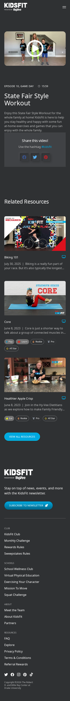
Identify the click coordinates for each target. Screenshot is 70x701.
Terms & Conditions (17, 658)
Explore (9, 645)
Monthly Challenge (17, 541)
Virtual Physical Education (21, 575)
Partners (10, 623)
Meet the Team (14, 610)
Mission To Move (15, 588)
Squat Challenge (15, 595)
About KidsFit (13, 617)
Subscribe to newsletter (26, 505)
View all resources (22, 436)
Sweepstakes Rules (17, 553)
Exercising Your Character (21, 582)
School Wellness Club (18, 569)
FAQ (7, 638)
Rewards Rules (14, 547)
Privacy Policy (13, 651)
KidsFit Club (12, 534)
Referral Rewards (16, 664)
